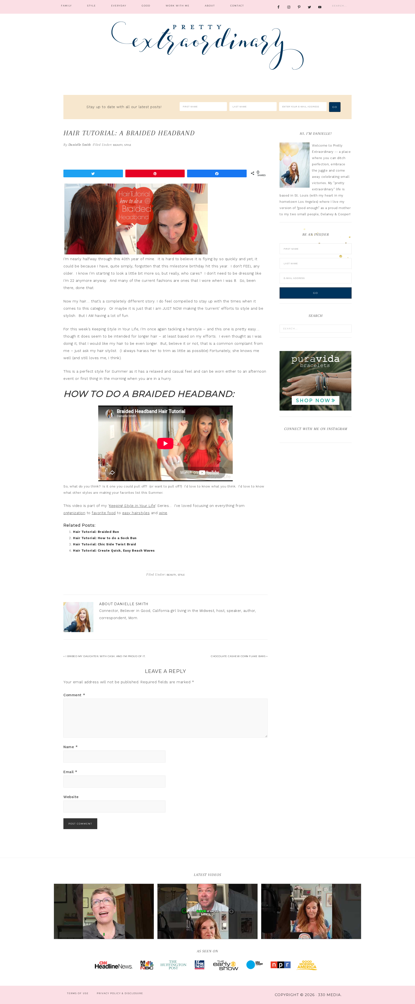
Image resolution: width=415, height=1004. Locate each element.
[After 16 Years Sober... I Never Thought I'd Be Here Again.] (104, 911)
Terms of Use (78, 993)
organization (74, 513)
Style (127, 145)
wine (163, 513)
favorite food (104, 513)
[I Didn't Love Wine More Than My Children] (311, 911)
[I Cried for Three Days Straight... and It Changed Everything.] (207, 911)
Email (70, 772)
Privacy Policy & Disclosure (120, 993)
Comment (74, 695)
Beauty (117, 145)
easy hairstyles (136, 513)
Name (70, 747)
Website (71, 797)
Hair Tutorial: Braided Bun (96, 532)
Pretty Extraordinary (207, 46)
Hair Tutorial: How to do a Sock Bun (105, 538)
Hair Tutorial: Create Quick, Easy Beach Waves (114, 550)
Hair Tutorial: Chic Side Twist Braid (104, 544)
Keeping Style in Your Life (132, 506)
